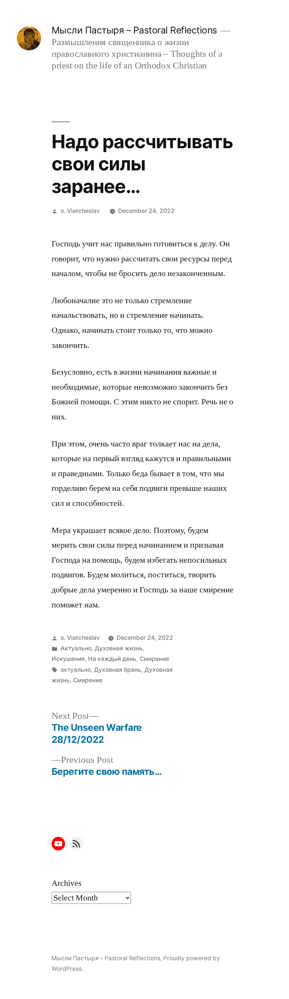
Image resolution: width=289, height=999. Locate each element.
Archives (67, 883)
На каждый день (112, 658)
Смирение (154, 658)
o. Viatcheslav (80, 210)
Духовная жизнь (119, 648)
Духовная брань (117, 669)
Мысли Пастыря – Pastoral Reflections (134, 30)
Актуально (76, 648)
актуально (76, 669)
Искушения (68, 658)
